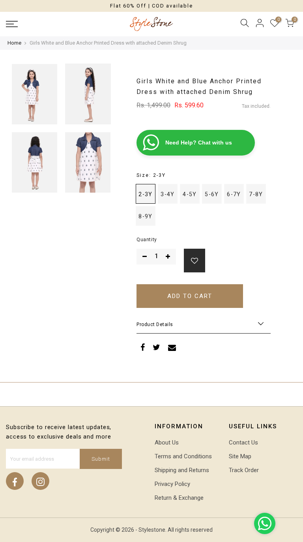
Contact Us (243, 442)
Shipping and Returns (182, 470)
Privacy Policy (172, 484)
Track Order (244, 470)
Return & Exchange (179, 497)
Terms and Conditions (183, 456)
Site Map (240, 456)
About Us (167, 442)
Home (14, 43)
